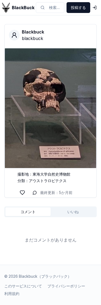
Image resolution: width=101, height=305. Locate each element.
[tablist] (50, 211)
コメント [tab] (28, 211)
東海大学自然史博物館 (51, 174)
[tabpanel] (50, 240)
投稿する (78, 7)
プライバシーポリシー (66, 286)
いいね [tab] (73, 211)
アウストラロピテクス (48, 180)
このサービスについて (23, 286)
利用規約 (11, 293)
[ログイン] (94, 7)
